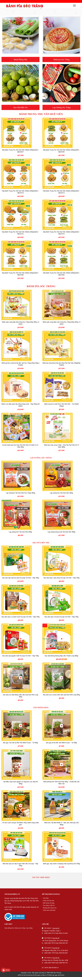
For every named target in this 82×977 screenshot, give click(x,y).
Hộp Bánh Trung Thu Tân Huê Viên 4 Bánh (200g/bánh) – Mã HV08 (20, 274)
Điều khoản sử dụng (48, 903)
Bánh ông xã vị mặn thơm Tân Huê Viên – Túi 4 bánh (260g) (61, 405)
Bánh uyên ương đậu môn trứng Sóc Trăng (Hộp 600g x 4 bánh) (61, 323)
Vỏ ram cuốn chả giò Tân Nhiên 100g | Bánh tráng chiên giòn (20, 824)
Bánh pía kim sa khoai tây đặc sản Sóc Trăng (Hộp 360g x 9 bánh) (20, 364)
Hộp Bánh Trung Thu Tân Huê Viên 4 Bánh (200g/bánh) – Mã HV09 (61, 151)
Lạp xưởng (29, 928)
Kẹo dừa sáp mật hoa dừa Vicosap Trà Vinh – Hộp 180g (20, 578)
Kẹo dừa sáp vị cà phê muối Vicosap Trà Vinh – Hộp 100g (21, 617)
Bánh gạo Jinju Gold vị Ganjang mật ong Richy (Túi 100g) (61, 864)
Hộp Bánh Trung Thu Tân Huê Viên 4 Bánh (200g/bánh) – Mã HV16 (20, 233)
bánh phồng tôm (9, 928)
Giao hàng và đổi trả (48, 905)
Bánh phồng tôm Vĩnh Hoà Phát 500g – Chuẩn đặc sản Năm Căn (62, 783)
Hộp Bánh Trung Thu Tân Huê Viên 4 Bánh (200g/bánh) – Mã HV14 (20, 192)
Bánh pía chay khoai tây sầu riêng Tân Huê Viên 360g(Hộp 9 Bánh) (61, 364)
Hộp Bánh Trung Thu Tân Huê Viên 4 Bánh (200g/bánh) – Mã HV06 (61, 274)
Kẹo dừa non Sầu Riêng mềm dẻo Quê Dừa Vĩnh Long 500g (20, 696)
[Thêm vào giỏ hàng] (21, 133)
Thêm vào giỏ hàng (20, 132)
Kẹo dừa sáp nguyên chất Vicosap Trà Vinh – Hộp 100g (20, 656)
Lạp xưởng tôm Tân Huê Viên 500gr (61, 493)
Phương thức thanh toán (49, 908)
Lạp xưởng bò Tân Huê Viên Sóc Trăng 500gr (20, 493)
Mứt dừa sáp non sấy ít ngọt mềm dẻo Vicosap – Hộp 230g (20, 865)
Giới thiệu (46, 898)
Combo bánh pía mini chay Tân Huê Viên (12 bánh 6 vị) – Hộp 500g (20, 446)
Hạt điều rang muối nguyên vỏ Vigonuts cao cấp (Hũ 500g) (20, 783)
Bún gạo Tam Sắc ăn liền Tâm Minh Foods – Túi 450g (20, 743)
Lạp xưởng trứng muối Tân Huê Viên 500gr (61, 532)
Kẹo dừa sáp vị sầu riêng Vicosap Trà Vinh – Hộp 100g (61, 578)
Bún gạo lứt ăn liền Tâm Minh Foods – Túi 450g (61, 743)
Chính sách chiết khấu (49, 910)
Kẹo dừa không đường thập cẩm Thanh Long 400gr (61, 656)
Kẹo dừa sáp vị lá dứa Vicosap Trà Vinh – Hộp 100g (61, 617)
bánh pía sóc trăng (20, 928)
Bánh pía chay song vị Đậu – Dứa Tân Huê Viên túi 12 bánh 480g (61, 446)
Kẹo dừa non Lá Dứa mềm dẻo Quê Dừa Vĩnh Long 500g (61, 695)
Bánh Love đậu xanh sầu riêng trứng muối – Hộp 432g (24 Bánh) (20, 405)
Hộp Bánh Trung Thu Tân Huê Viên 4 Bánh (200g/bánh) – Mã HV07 (20, 151)
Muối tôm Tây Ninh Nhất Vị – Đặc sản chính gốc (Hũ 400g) (61, 824)
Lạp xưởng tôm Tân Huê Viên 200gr (20, 532)
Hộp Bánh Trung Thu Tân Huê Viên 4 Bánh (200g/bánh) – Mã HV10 (61, 233)
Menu (74, 5)
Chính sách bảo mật (48, 900)
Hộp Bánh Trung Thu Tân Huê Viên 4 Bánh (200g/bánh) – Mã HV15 (61, 192)
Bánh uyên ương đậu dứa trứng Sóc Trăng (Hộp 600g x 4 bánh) (20, 323)
